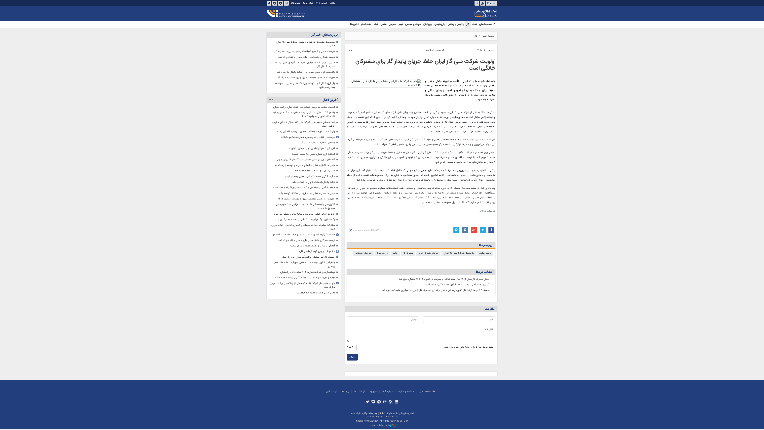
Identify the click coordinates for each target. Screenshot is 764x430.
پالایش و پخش (456, 24)
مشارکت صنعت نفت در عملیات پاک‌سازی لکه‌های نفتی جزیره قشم (303, 227)
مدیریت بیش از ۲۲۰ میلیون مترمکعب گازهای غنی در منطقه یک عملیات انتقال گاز (302, 64)
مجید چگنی (485, 253)
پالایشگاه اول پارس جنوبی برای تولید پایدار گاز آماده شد (306, 72)
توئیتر (269, 3)
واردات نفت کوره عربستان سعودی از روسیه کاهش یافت (306, 132)
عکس (383, 24)
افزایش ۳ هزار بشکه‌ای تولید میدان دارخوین (312, 148)
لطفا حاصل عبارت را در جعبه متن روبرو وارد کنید (469, 347)
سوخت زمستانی (363, 253)
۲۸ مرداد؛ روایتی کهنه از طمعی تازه (317, 251)
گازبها (395, 253)
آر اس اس (331, 392)
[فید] (390, 402)
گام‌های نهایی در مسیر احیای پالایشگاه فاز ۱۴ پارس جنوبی (305, 160)
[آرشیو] (396, 402)
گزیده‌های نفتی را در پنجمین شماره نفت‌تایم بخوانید (308, 137)
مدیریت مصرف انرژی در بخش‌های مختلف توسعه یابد (307, 193)
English (491, 3)
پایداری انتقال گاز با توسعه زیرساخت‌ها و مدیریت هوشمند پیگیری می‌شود (305, 85)
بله (274, 3)
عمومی (392, 24)
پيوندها (345, 392)
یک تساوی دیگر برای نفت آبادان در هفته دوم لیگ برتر (306, 220)
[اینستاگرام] (384, 402)
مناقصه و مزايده (406, 392)
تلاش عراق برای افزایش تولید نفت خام (315, 171)
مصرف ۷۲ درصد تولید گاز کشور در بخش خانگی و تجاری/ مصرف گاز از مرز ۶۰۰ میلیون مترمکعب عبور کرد (435, 290)
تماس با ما (308, 3)
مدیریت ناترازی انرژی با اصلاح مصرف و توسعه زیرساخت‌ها (304, 165)
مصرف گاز (408, 253)
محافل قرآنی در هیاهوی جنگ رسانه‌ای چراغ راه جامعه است (304, 188)
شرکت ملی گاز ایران (428, 253)
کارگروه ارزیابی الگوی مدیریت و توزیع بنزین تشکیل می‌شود (304, 214)
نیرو (401, 24)
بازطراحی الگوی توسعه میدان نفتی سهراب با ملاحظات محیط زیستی (303, 264)
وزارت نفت (382, 253)
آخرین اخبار (330, 100)
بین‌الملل (427, 24)
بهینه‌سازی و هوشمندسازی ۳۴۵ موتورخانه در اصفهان (307, 272)
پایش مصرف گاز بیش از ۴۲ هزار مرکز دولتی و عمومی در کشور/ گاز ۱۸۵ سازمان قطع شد (444, 279)
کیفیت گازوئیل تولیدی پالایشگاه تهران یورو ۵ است (308, 257)
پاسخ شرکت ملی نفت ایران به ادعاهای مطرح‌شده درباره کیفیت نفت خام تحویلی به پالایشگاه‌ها (302, 114)
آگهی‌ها (354, 24)
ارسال (352, 357)
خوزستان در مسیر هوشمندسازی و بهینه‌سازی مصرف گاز (306, 78)
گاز (468, 24)
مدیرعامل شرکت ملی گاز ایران (458, 253)
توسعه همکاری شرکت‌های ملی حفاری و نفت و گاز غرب (306, 57)
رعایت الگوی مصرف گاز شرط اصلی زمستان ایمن (310, 176)
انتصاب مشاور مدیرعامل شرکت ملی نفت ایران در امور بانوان (304, 107)
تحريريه (373, 392)
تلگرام (280, 3)
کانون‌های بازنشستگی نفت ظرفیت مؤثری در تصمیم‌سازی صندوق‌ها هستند (305, 206)
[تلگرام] (379, 402)
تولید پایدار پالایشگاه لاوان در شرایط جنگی (313, 182)
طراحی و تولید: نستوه (380, 425)
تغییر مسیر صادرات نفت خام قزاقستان (315, 293)
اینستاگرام (286, 3)
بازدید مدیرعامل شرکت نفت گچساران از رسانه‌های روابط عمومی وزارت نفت (302, 285)
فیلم (375, 24)
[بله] (373, 402)
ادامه (271, 100)
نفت (474, 24)
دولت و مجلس (413, 24)
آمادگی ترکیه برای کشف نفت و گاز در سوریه (312, 246)
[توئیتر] (367, 402)
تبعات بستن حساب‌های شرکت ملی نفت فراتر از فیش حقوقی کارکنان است (303, 124)
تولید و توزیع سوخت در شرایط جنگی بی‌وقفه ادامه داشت (305, 278)
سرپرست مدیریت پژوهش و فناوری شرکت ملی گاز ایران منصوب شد (305, 44)
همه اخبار (366, 24)
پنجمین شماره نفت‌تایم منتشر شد (317, 143)
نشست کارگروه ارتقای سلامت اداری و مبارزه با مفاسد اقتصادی (303, 235)
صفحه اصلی (485, 24)
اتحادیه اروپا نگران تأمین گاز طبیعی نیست (313, 154)
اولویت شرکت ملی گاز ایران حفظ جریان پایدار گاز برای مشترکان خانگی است (425, 65)
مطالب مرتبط (484, 272)
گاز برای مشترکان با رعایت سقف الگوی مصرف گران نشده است (457, 285)
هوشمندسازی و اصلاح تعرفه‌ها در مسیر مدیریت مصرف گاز (305, 51)
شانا (472, 14)
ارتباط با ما (359, 392)
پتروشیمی (439, 24)
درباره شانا (295, 3)
